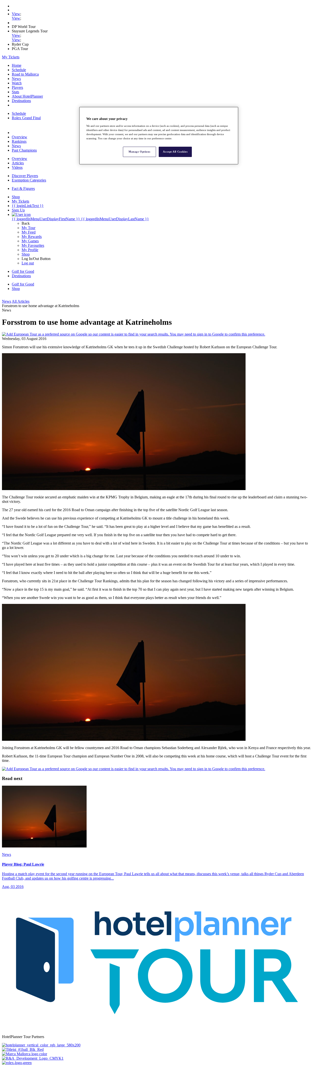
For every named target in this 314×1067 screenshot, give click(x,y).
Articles (18, 163)
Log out (28, 263)
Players (17, 87)
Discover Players (25, 176)
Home (16, 65)
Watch (17, 83)
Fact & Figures (23, 188)
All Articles (20, 301)
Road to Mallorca (25, 74)
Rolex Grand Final (26, 118)
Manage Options (139, 151)
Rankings (19, 141)
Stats (15, 92)
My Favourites (33, 245)
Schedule (19, 70)
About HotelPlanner (27, 96)
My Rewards (32, 236)
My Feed (29, 232)
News (16, 79)
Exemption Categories (29, 180)
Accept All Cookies (175, 151)
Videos (17, 167)
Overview (19, 137)
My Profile (30, 250)
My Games (30, 241)
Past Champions (24, 150)
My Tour (28, 228)
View (16, 14)
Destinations (21, 101)
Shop (26, 254)
